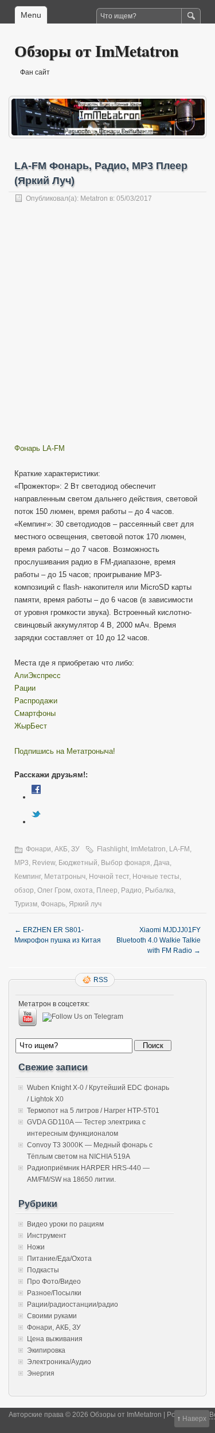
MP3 (21, 863)
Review (43, 863)
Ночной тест (109, 877)
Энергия (40, 1373)
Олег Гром (54, 890)
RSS (100, 980)
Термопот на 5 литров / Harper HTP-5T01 (93, 1111)
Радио (131, 890)
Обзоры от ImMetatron (96, 51)
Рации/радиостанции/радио (72, 1304)
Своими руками (52, 1316)
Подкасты (43, 1270)
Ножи (36, 1247)
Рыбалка (159, 890)
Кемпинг (27, 877)
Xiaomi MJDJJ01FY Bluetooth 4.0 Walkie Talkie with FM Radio (158, 940)
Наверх (194, 1419)
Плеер (107, 890)
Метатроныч (64, 877)
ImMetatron (148, 849)
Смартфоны (35, 713)
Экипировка (46, 1350)
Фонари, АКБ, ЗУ (53, 849)
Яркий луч (85, 904)
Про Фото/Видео (54, 1282)
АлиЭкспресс (37, 675)
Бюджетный (77, 863)
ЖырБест (30, 726)
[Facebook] (36, 797)
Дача (162, 863)
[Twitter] (36, 821)
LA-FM (179, 849)
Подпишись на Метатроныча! (64, 751)
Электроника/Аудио (59, 1362)
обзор (24, 890)
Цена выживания (55, 1339)
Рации (25, 688)
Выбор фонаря (125, 863)
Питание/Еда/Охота (59, 1259)
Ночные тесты (155, 877)
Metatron (94, 198)
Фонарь (53, 904)
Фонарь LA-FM (39, 448)
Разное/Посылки (54, 1293)
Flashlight (112, 849)
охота (83, 890)
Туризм (25, 904)
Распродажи (35, 700)
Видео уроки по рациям (65, 1224)
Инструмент (47, 1236)
